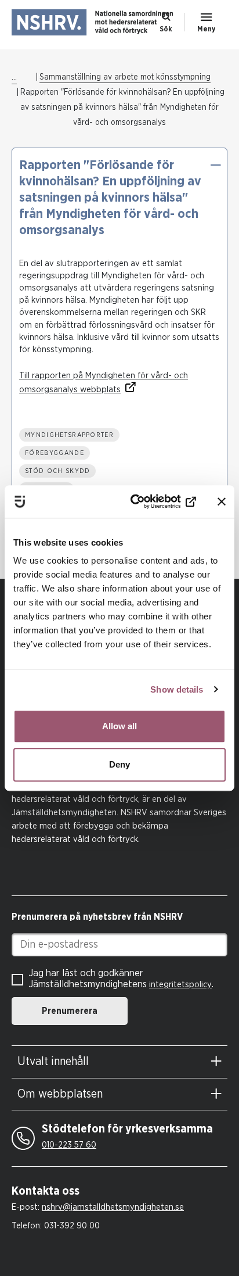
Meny (206, 29)
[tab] (119, 1062)
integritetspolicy (180, 984)
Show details (176, 689)
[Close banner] (222, 501)
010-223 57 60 (69, 1145)
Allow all (119, 726)
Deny (119, 764)
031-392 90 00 (72, 1225)
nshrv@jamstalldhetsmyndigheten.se (113, 1207)
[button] (215, 165)
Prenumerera (69, 1011)
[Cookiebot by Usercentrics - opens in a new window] (148, 501)
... (14, 77)
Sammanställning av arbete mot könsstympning (125, 77)
